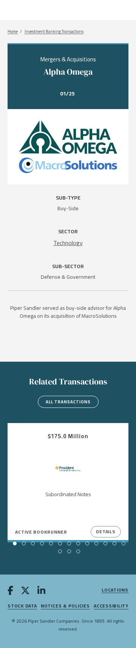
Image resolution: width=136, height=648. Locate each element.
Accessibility (111, 606)
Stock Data (22, 606)
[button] (15, 543)
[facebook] (10, 591)
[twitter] (25, 591)
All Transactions (68, 402)
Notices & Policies (65, 606)
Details (106, 531)
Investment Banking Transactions (54, 31)
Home (13, 31)
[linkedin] (41, 591)
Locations (115, 590)
